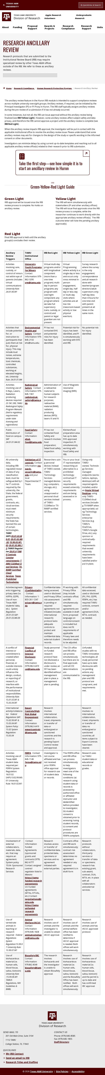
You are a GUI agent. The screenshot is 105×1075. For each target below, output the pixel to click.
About (5, 27)
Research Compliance (68, 27)
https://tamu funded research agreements (33, 880)
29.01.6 (13, 551)
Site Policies (62, 1071)
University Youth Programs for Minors (33, 267)
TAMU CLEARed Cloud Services (14, 563)
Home (9, 88)
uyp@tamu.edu (33, 282)
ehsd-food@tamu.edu (33, 441)
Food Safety (31, 429)
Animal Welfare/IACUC (33, 921)
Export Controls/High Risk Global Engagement (32, 713)
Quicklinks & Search (92, 5)
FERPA (28, 753)
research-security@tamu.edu (33, 470)
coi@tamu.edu (32, 669)
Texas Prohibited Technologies (13, 579)
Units (100, 27)
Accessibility (78, 1071)
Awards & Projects (49, 27)
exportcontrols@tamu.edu (32, 731)
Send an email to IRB (17, 1057)
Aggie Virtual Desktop (90, 492)
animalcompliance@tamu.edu (33, 936)
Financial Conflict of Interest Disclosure (30, 652)
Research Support (86, 27)
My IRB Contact (15, 1053)
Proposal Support (32, 27)
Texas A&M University (12, 5)
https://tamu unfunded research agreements (32, 910)
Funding (17, 27)
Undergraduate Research (83, 17)
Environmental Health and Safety (32, 330)
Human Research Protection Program (54, 88)
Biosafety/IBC (32, 955)
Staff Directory (61, 1042)
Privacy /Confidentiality (33, 589)
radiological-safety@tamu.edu (33, 400)
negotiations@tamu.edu (33, 901)
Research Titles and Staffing (22, 1062)
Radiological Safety (31, 386)
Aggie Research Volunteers (52, 17)
